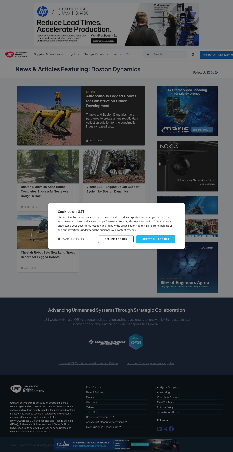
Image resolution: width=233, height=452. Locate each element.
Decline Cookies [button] (116, 239)
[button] (71, 239)
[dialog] (116, 226)
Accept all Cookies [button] (155, 239)
